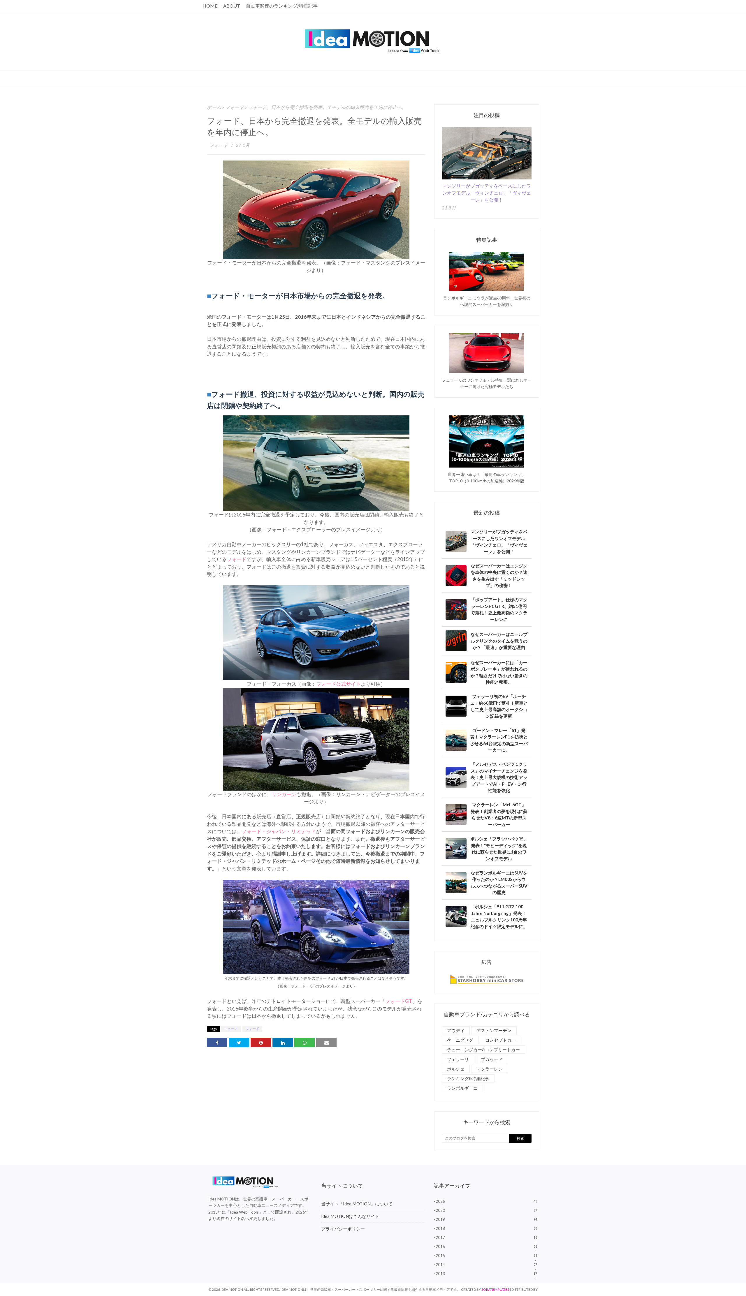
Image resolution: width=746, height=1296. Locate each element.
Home (210, 5)
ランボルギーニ (462, 1088)
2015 (486, 1255)
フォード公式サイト (338, 684)
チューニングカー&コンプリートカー (483, 1049)
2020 (486, 1210)
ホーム (214, 107)
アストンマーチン (493, 1030)
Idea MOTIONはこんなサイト (350, 1216)
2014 (486, 1264)
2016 (486, 1246)
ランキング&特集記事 (468, 1078)
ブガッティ (492, 1059)
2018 (486, 1228)
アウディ (456, 1030)
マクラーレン (489, 1068)
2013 (486, 1273)
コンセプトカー (500, 1040)
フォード (234, 107)
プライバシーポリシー (343, 1228)
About (231, 5)
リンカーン (284, 794)
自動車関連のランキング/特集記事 (282, 5)
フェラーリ (458, 1059)
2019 (486, 1219)
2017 (486, 1237)
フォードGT (398, 1001)
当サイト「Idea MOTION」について (357, 1203)
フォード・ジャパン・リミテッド (279, 831)
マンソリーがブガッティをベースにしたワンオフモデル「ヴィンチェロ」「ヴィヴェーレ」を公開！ (486, 192)
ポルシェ (456, 1068)
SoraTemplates (495, 1289)
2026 (486, 1201)
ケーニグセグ (460, 1040)
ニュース (231, 1029)
